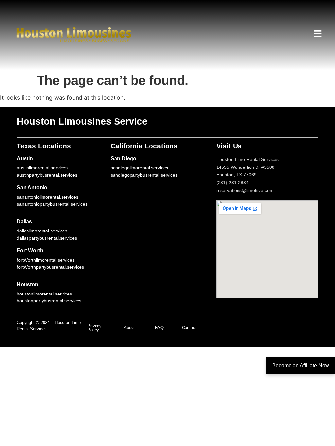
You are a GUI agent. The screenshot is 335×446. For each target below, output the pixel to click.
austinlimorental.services (42, 167)
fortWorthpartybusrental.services (50, 267)
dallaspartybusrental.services (47, 238)
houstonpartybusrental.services (49, 300)
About (129, 327)
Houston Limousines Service (82, 121)
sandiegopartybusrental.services (144, 175)
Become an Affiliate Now (300, 365)
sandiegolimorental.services (139, 167)
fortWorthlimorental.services (46, 260)
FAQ (159, 327)
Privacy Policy (94, 327)
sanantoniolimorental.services (47, 196)
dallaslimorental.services (42, 230)
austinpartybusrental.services (47, 175)
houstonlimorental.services (44, 293)
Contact (189, 327)
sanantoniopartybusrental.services (52, 204)
